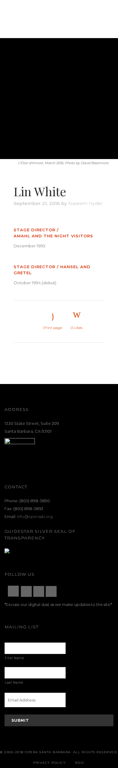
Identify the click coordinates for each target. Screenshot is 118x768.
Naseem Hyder (85, 203)
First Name (14, 658)
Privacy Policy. (50, 763)
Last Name (14, 683)
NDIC (80, 763)
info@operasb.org (35, 516)
